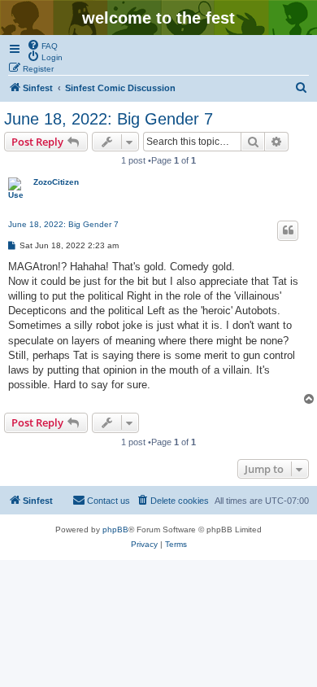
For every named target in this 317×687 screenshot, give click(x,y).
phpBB (115, 529)
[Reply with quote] (287, 230)
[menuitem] (42, 44)
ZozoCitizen (56, 181)
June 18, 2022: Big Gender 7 (108, 119)
